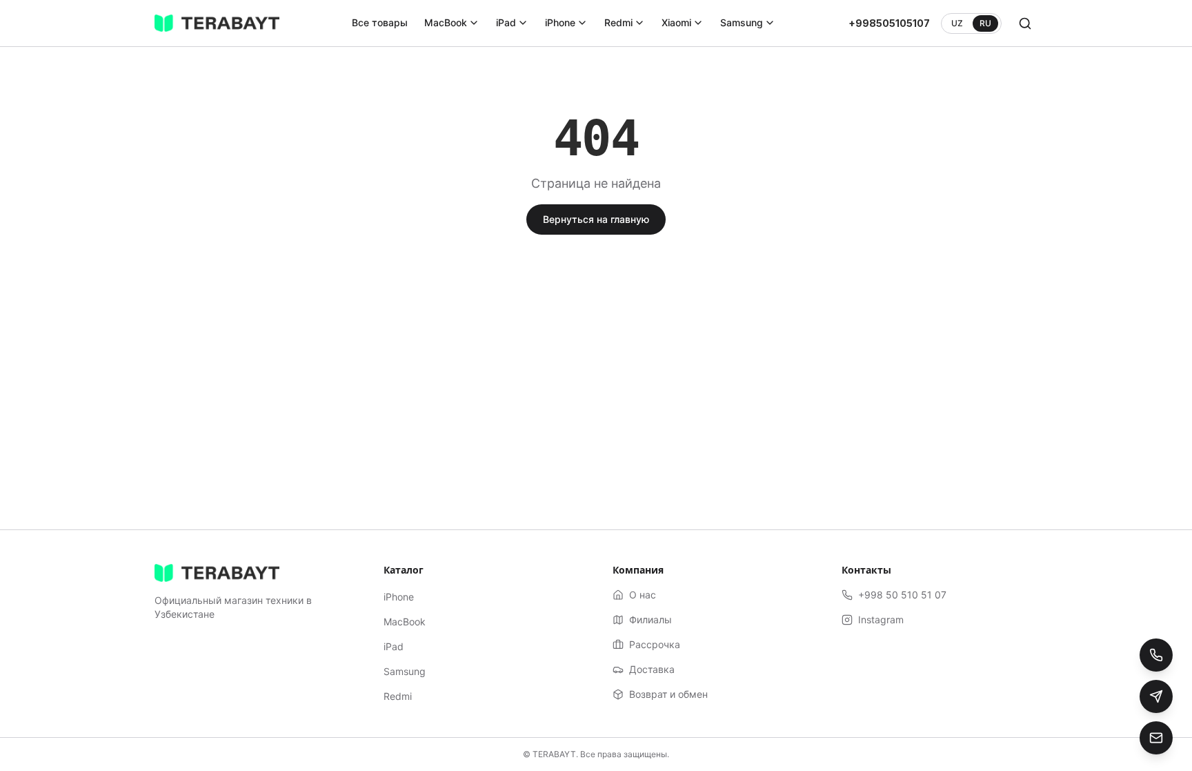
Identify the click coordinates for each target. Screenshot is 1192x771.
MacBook (445, 22)
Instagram (881, 619)
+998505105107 (889, 23)
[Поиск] (1025, 23)
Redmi (618, 22)
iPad (506, 22)
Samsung (741, 22)
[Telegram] (1156, 696)
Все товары (380, 22)
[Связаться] (1156, 737)
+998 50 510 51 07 (902, 595)
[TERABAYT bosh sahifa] (217, 23)
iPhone (560, 22)
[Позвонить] (1156, 655)
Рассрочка (654, 644)
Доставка (652, 669)
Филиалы (650, 619)
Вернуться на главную (596, 219)
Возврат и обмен (668, 694)
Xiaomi (676, 22)
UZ (957, 23)
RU (985, 23)
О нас (642, 595)
